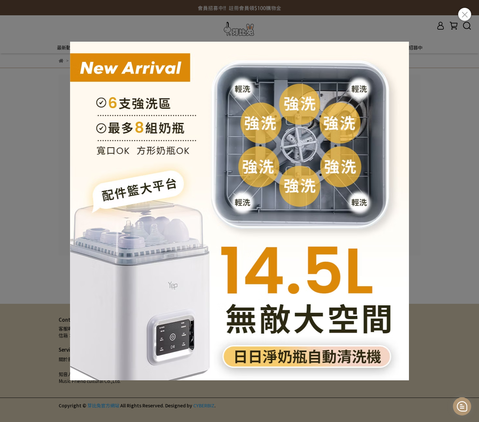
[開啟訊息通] (462, 406)
